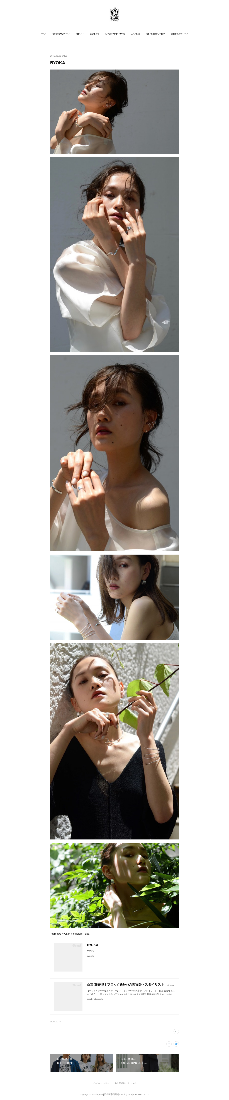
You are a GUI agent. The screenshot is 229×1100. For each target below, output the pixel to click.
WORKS (94, 34)
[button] (43, 34)
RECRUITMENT (155, 34)
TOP (43, 34)
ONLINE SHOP (179, 34)
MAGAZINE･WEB (115, 34)
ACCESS (135, 34)
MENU (79, 34)
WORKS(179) (55, 1021)
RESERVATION (60, 34)
